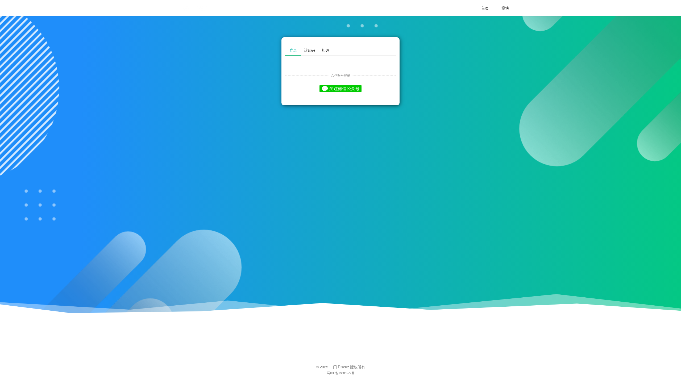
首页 (485, 8)
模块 (505, 8)
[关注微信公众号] (340, 88)
